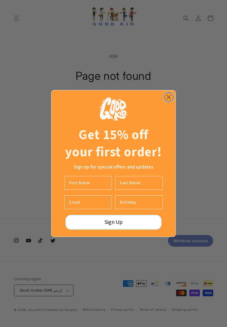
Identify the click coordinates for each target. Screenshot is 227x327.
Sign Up (114, 222)
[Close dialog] (169, 97)
